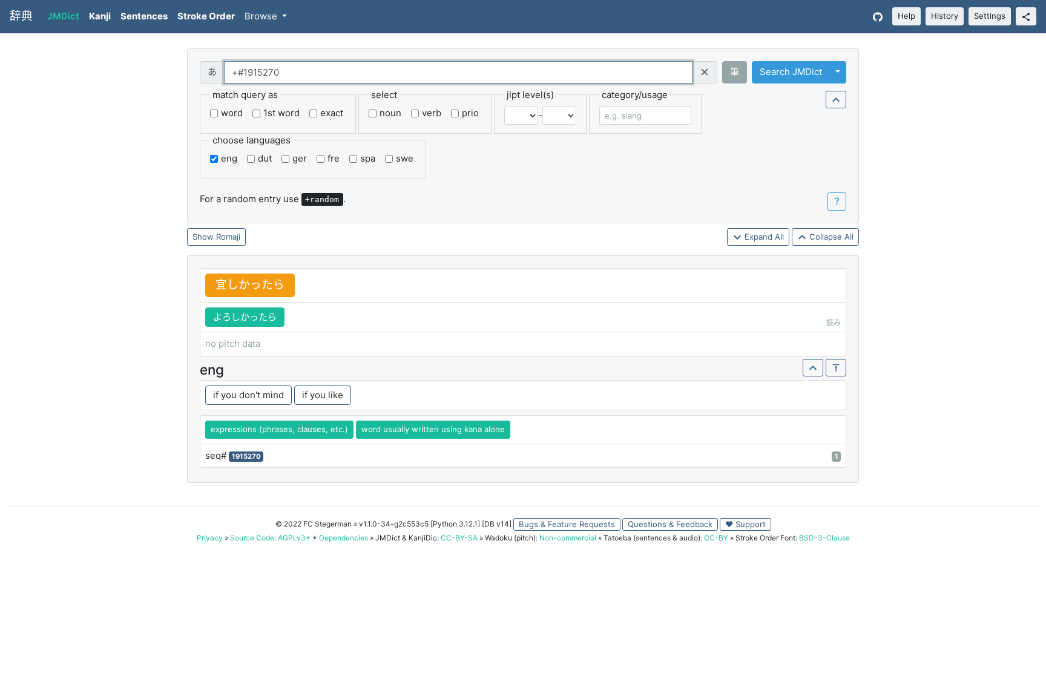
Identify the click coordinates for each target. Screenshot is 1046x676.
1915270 (246, 456)
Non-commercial (567, 537)
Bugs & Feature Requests (567, 524)
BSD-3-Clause (824, 537)
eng (229, 158)
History (944, 16)
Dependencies (343, 537)
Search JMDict (791, 71)
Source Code (252, 537)
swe (404, 158)
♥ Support (745, 524)
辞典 (21, 16)
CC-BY (716, 537)
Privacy (210, 537)
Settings (989, 16)
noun (390, 113)
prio (470, 113)
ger (299, 158)
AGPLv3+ (294, 537)
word (232, 113)
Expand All (763, 236)
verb (431, 113)
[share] (1026, 16)
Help (906, 16)
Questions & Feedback (670, 524)
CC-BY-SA (459, 537)
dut (265, 158)
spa (367, 158)
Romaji (228, 236)
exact (331, 113)
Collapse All (830, 236)
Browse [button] (262, 16)
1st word (281, 113)
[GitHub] (877, 16)
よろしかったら (245, 317)
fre (333, 158)
